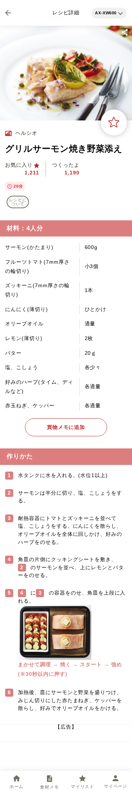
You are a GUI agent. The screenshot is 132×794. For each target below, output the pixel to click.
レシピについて (18, 202)
